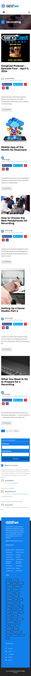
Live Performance (19, 559)
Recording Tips (17, 161)
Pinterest (10, 660)
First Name (5, 444)
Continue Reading (6, 109)
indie (21, 599)
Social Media (9, 628)
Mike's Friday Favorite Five (18, 562)
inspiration (9, 605)
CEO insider (21, 583)
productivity (9, 615)
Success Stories (14, 635)
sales (19, 622)
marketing (9, 609)
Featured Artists (9, 593)
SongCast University (24, 161)
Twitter (10, 651)
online (21, 612)
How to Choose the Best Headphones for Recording (14, 220)
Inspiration (18, 557)
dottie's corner (18, 586)
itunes (21, 605)
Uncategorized (19, 570)
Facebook (10, 648)
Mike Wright (6, 159)
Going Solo (16, 596)
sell (7, 625)
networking (15, 612)
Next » (16, 431)
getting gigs (9, 596)
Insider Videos (9, 557)
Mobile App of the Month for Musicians (14, 148)
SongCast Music (10, 78)
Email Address (6, 451)
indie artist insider (10, 602)
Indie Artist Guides (20, 552)
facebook (8, 589)
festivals (17, 593)
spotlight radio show (17, 631)
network (8, 612)
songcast (15, 628)
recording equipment (11, 622)
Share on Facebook (7, 84)
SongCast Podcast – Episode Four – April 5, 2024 (15, 68)
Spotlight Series (9, 570)
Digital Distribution (13, 80)
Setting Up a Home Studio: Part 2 (13, 309)
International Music (10, 559)
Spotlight (18, 568)
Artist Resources (15, 580)
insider (17, 602)
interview (15, 605)
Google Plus (11, 654)
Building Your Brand (10, 396)
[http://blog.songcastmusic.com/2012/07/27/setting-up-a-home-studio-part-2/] (15, 286)
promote (15, 615)
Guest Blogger (9, 599)
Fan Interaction (9, 552)
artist (8, 580)
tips (7, 638)
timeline (22, 635)
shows (17, 625)
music (15, 609)
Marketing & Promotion (8, 496)
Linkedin (10, 657)
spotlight (8, 631)
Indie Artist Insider (10, 554)
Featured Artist (15, 589)
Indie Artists (19, 80)
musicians (20, 609)
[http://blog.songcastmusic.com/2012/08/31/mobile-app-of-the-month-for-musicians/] (15, 129)
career (14, 583)
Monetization (9, 565)
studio (8, 635)
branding (8, 583)
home (16, 599)
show (12, 625)
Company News (9, 586)
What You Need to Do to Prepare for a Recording (14, 382)
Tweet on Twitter (19, 84)
